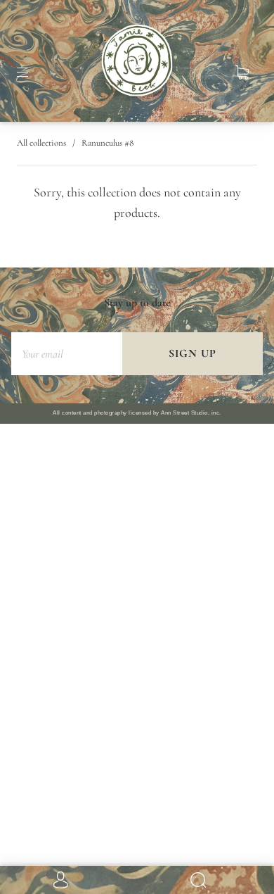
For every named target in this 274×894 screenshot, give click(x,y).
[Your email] (66, 353)
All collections (41, 143)
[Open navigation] (32, 72)
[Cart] (241, 72)
